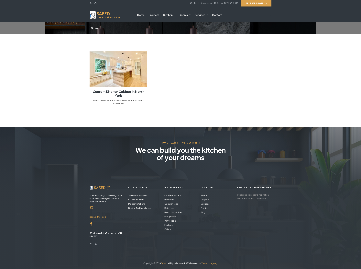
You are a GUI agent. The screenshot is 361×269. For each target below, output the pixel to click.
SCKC (164, 263)
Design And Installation (139, 208)
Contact (217, 15)
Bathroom (169, 208)
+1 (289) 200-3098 (102, 212)
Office (167, 229)
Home (141, 15)
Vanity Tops (170, 220)
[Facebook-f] (91, 244)
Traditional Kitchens (138, 195)
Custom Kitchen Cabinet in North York (118, 93)
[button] (169, 15)
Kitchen (168, 15)
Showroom (97, 229)
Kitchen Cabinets (172, 195)
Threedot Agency (209, 263)
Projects (154, 15)
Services (200, 15)
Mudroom (169, 225)
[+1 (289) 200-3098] (91, 207)
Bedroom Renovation (103, 101)
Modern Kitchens (136, 203)
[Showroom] (91, 224)
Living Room (170, 216)
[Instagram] (91, 3)
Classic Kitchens (136, 199)
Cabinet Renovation (125, 101)
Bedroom (169, 199)
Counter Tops (171, 203)
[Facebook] (95, 3)
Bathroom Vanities (173, 212)
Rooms (184, 15)
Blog (203, 212)
